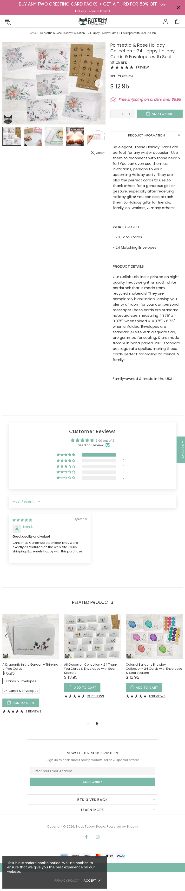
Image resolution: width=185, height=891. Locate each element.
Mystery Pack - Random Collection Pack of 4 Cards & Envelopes (119, 666)
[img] (22, 520)
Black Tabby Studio (92, 21)
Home (32, 33)
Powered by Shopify (122, 826)
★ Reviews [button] (182, 450)
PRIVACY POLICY (66, 881)
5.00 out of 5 (105, 441)
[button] (66, 455)
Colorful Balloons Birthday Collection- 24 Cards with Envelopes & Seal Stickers (59, 668)
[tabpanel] (59, 660)
